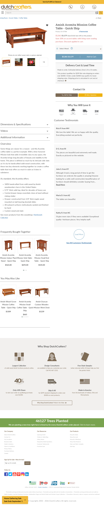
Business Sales (8, 441)
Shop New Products (75, 441)
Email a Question (42, 487)
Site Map (72, 446)
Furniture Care (41, 446)
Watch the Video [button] (51, 403)
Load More (79, 234)
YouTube (14, 474)
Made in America (8, 444)
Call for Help (67, 95)
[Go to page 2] (23, 316)
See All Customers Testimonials (79, 243)
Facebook (6, 474)
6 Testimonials (83, 31)
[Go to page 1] (23, 270)
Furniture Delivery (9, 451)
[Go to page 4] (26, 316)
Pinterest (18, 474)
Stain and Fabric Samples (76, 444)
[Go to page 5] (27, 316)
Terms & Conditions (9, 446)
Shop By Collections (75, 439)
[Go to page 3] (26, 270)
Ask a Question (91, 95)
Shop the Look (74, 437)
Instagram (23, 474)
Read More (60, 185)
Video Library (40, 439)
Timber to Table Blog (42, 437)
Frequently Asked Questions (44, 441)
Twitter (10, 474)
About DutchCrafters (9, 434)
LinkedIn (27, 474)
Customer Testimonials (43, 444)
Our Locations (8, 439)
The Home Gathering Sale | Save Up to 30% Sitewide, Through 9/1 (52, 2)
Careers (6, 453)
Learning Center (41, 434)
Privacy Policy (8, 448)
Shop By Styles (74, 434)
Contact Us (7, 437)
